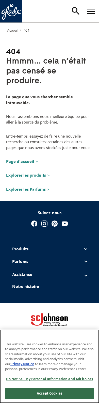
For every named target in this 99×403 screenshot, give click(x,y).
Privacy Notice (22, 364)
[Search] (76, 11)
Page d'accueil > (22, 161)
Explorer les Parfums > (28, 189)
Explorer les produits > (28, 175)
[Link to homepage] (11, 11)
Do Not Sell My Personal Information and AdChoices (49, 379)
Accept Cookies (49, 393)
